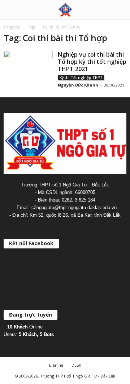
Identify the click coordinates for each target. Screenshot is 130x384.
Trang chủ (12, 27)
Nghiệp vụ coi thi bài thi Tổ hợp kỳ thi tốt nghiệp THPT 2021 (92, 61)
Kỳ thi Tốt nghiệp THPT (81, 77)
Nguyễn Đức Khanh (78, 85)
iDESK (75, 365)
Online (25, 327)
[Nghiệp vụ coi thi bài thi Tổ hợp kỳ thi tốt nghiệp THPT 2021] (28, 69)
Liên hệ (56, 365)
